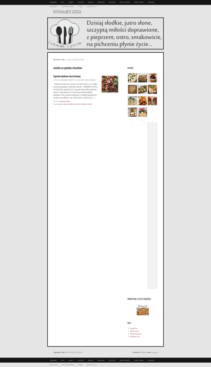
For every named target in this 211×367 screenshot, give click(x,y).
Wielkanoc (53, 6)
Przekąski (101, 2)
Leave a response (90, 80)
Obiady (71, 2)
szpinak (89, 104)
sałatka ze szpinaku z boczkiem (77, 104)
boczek (60, 104)
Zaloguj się (133, 328)
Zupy (62, 2)
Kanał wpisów (134, 331)
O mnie (80, 6)
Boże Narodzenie (68, 6)
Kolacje (81, 2)
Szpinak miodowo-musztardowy (67, 76)
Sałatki (90, 2)
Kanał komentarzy (136, 334)
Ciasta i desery (125, 2)
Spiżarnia (151, 2)
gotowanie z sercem (67, 80)
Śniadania (53, 2)
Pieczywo (112, 2)
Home (63, 60)
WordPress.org (134, 337)
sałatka (65, 104)
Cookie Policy (91, 6)
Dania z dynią (138, 2)
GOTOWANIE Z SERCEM (67, 11)
